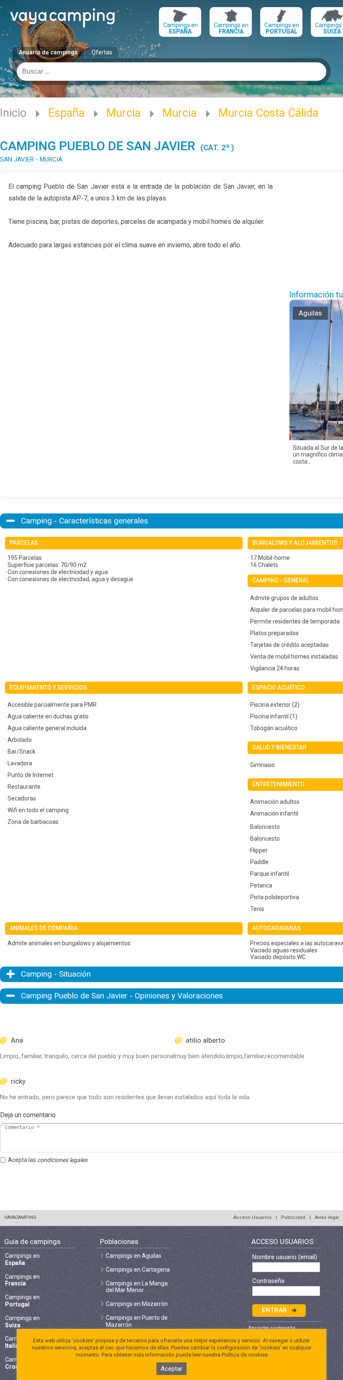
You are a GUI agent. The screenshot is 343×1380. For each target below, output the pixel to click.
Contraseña (268, 1281)
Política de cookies (245, 1355)
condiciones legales (62, 1160)
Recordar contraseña (271, 1328)
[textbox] (171, 71)
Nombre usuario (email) (284, 1257)
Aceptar (171, 1368)
